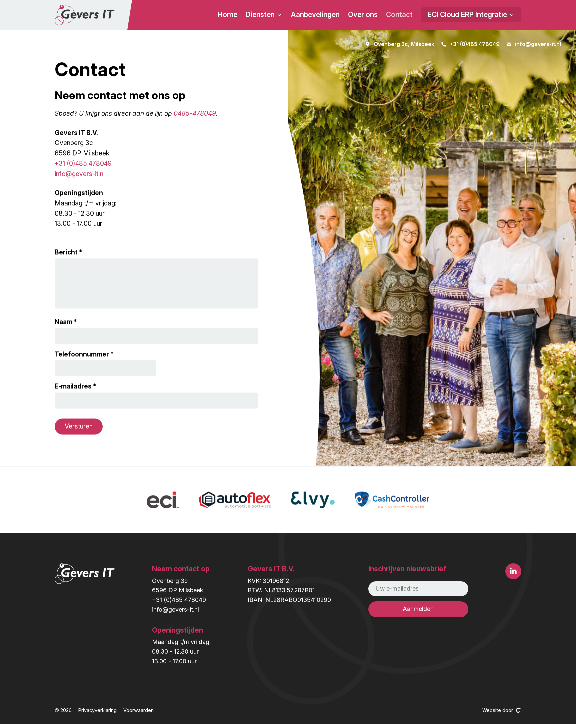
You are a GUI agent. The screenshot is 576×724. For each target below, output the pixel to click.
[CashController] (392, 500)
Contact (399, 14)
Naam (63, 322)
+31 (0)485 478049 (83, 163)
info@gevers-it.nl (80, 174)
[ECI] (163, 500)
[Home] (85, 15)
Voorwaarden (138, 710)
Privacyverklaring (97, 710)
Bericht (66, 252)
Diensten (261, 14)
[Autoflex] (235, 500)
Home (227, 14)
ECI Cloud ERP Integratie (468, 14)
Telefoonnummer (82, 354)
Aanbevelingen (315, 14)
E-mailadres (73, 386)
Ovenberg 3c (170, 580)
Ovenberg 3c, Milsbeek (404, 44)
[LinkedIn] (513, 571)
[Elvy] (312, 500)
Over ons (363, 14)
